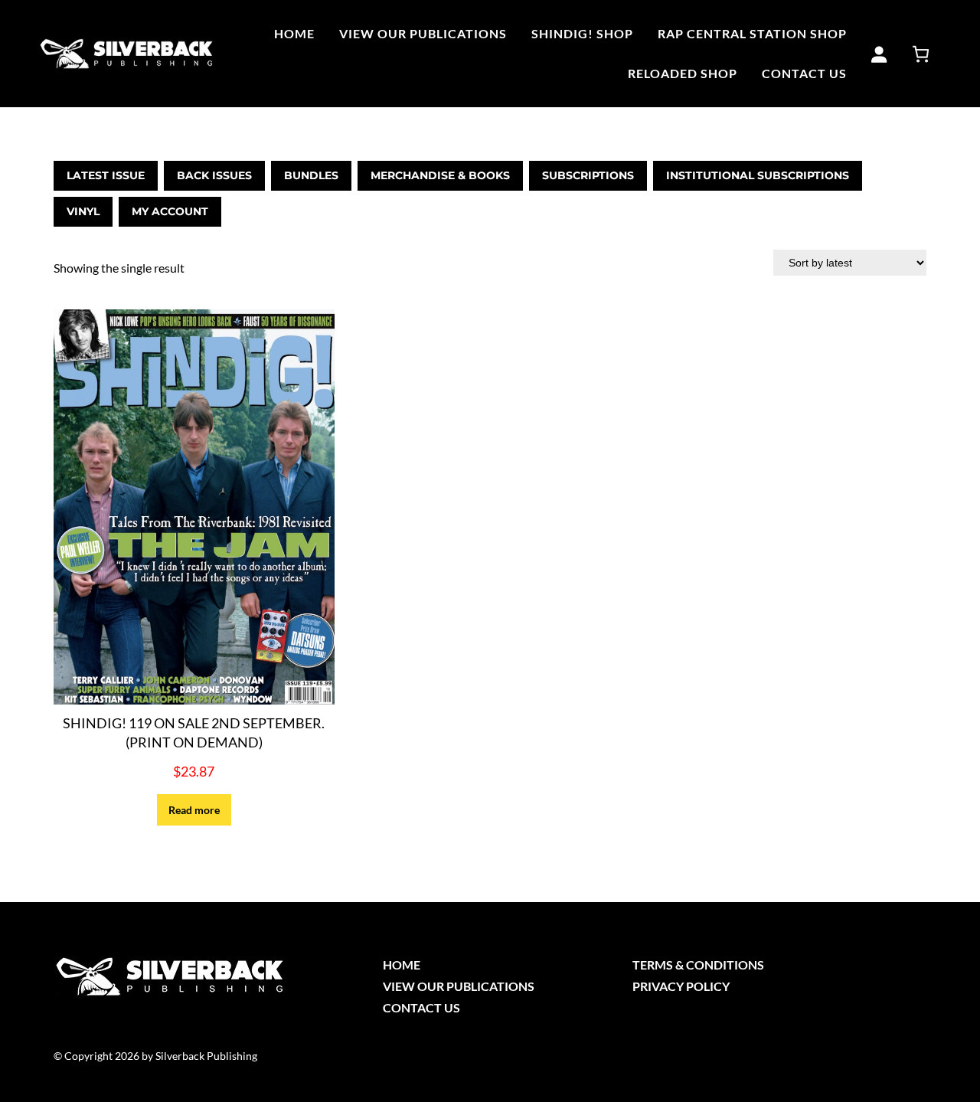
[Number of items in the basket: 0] (921, 54)
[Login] (879, 54)
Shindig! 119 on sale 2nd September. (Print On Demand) (194, 732)
